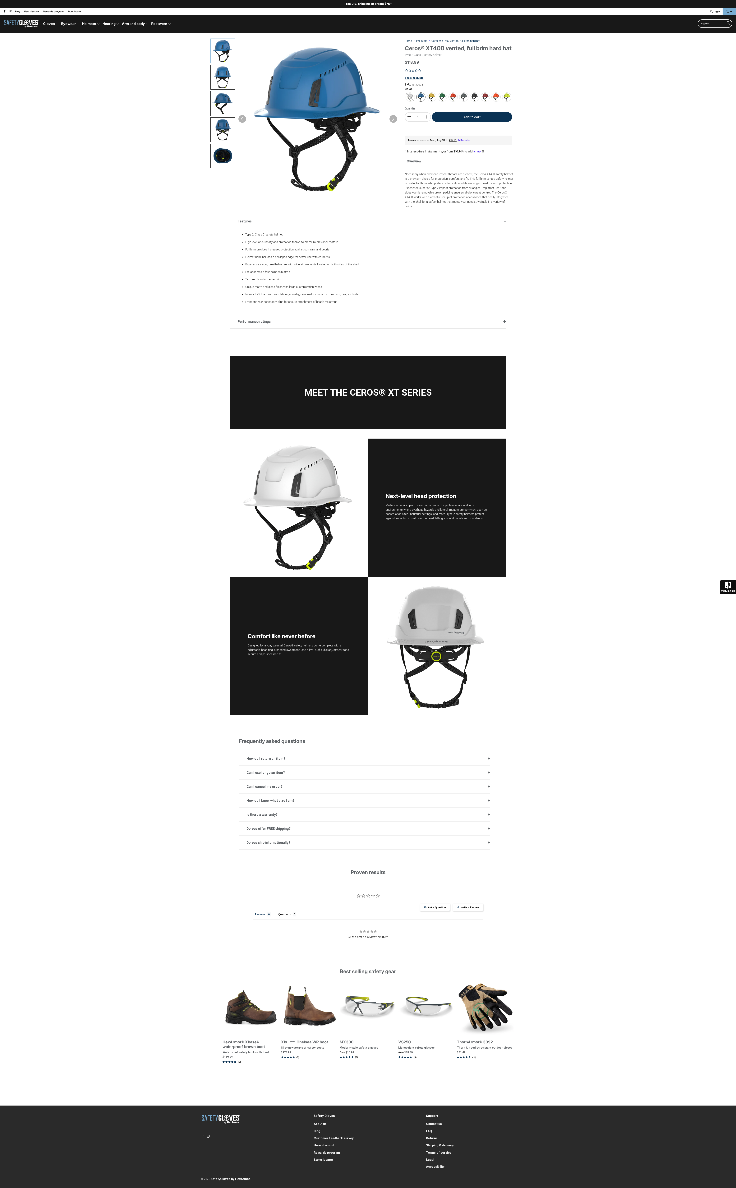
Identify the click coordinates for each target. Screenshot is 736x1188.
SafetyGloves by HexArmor (230, 1179)
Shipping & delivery (440, 1145)
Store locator (74, 11)
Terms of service (439, 1152)
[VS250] (426, 1007)
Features (245, 221)
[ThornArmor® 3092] (485, 1007)
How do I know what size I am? (270, 801)
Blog (17, 11)
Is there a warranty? (262, 815)
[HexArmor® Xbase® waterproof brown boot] (251, 1007)
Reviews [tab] (260, 914)
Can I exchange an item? (265, 773)
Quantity (410, 108)
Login (717, 11)
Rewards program (53, 11)
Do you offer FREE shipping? (268, 829)
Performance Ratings (254, 321)
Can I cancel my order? (264, 787)
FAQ (429, 1131)
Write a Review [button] (470, 907)
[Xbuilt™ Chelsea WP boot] (309, 1007)
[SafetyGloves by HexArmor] (21, 24)
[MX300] (368, 1007)
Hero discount (31, 11)
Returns (432, 1138)
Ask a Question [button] (437, 907)
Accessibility (435, 1166)
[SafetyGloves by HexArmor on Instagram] (10, 11)
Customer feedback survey (334, 1138)
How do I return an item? (265, 759)
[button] (51, 24)
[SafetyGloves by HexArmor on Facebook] (4, 11)
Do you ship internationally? (268, 843)
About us (320, 1124)
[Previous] (228, 1028)
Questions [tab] (284, 914)
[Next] (507, 1028)
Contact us (434, 1124)
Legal (430, 1160)
